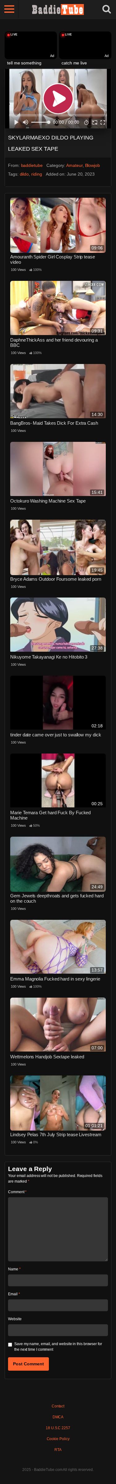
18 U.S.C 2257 (58, 1428)
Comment (17, 1192)
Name (14, 1269)
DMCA (58, 1417)
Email (14, 1294)
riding (36, 174)
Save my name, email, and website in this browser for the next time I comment (58, 1347)
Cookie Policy (58, 1439)
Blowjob (92, 165)
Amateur (74, 165)
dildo (24, 174)
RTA (58, 1450)
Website (14, 1319)
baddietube (32, 165)
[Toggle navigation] (9, 9)
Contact (58, 1406)
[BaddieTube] (58, 9)
